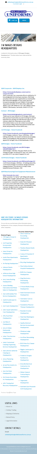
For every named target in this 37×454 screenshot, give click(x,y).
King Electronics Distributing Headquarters (25, 280)
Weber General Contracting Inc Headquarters (25, 374)
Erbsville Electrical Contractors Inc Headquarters (26, 366)
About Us (9, 406)
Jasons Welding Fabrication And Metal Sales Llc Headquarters (10, 288)
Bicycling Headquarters (27, 262)
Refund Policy (10, 417)
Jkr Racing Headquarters (10, 263)
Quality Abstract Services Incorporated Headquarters (27, 325)
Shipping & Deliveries (12, 413)
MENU (24, 20)
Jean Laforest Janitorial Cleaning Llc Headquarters (10, 353)
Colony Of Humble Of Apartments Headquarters (27, 256)
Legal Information (11, 421)
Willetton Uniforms (18, 13)
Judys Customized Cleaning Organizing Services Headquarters (10, 344)
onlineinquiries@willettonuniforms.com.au (20, 2)
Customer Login (17, 4)
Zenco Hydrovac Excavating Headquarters (25, 236)
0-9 (1, 449)
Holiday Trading (11, 410)
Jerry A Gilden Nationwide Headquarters (7, 330)
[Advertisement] (18, 73)
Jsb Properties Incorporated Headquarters (7, 245)
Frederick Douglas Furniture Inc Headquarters (26, 358)
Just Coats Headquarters (10, 306)
